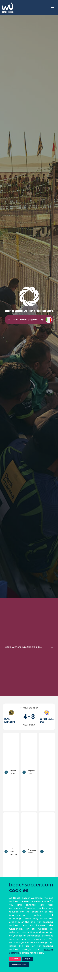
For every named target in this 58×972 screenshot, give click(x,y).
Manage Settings (19, 964)
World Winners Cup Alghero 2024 (23, 647)
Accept (15, 959)
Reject (27, 959)
